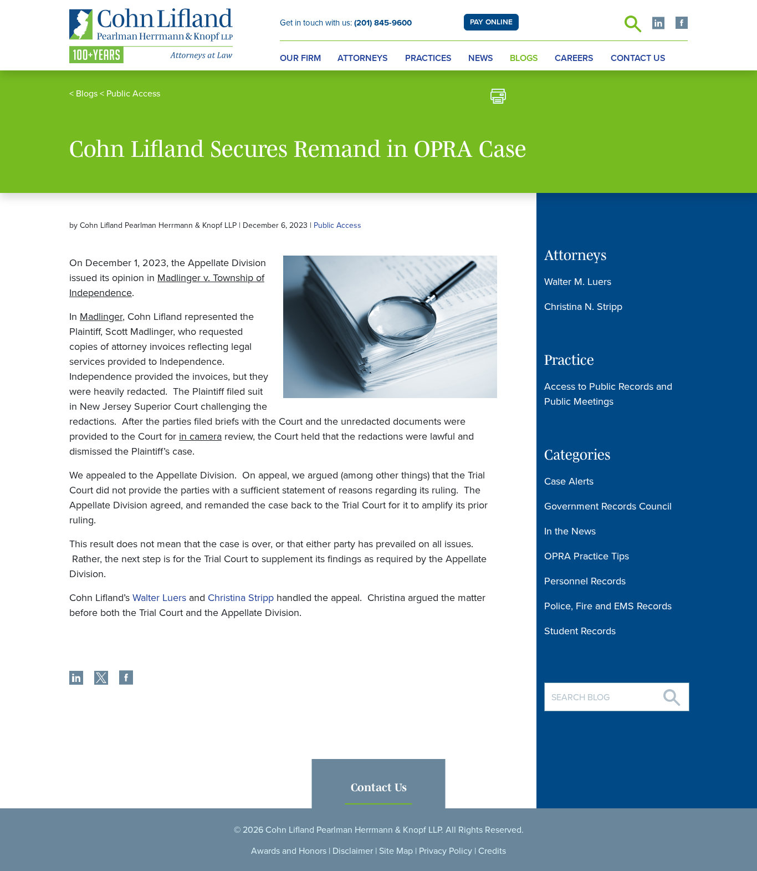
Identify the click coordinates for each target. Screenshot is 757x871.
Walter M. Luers (577, 282)
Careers (574, 58)
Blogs (524, 58)
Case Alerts (569, 481)
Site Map (396, 851)
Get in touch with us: (346, 23)
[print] (498, 98)
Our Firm (300, 58)
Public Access (133, 93)
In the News (570, 531)
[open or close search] (633, 27)
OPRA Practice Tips (586, 556)
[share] (76, 679)
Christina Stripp (241, 598)
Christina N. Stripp (583, 306)
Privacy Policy (445, 851)
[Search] (671, 693)
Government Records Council (608, 506)
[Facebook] (682, 24)
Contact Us (638, 58)
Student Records (580, 631)
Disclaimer (353, 851)
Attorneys (362, 58)
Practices (428, 58)
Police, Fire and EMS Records (608, 606)
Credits (492, 851)
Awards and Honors (288, 851)
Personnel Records (585, 581)
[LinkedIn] (658, 24)
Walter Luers (159, 598)
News (480, 58)
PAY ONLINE (491, 22)
